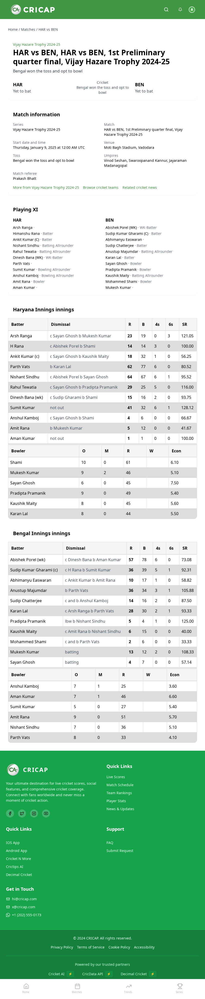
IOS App (13, 842)
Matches (28, 29)
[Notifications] (180, 9)
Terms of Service (90, 947)
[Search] (166, 9)
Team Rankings (119, 792)
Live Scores (115, 776)
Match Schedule (120, 784)
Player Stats (116, 800)
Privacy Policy (62, 947)
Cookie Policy (119, 947)
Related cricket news (139, 187)
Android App (16, 850)
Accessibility (144, 947)
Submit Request (119, 850)
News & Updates (120, 808)
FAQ (109, 842)
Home (13, 29)
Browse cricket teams (100, 187)
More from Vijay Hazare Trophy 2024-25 (46, 187)
